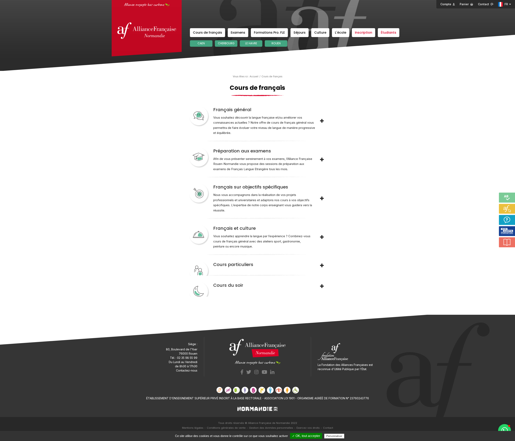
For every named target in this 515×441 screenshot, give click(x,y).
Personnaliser (334, 436)
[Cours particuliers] (322, 265)
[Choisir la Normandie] (257, 408)
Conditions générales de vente (226, 427)
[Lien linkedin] (272, 371)
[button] (504, 430)
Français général (232, 110)
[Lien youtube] (264, 371)
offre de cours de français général (282, 122)
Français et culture (234, 228)
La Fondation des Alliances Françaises (343, 364)
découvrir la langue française (255, 117)
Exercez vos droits (308, 427)
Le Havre (251, 43)
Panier (464, 4)
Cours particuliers (233, 264)
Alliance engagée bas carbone (144, 4)
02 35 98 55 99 (187, 357)
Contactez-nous (186, 370)
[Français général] (322, 121)
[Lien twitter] (248, 371)
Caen (201, 43)
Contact (483, 4)
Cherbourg (226, 43)
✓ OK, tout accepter (306, 436)
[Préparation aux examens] (322, 159)
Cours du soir (228, 285)
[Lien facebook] (242, 371)
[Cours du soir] (322, 286)
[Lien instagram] (256, 371)
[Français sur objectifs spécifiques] (322, 198)
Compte (445, 4)
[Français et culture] (322, 237)
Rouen (276, 43)
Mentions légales (192, 427)
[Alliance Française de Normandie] (146, 30)
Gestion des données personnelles (271, 427)
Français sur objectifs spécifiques (250, 187)
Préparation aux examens (242, 151)
